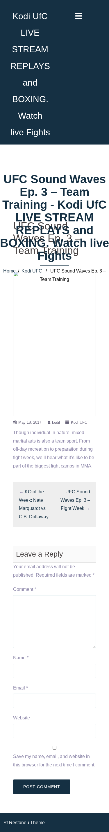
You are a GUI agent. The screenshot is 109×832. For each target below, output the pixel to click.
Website (21, 717)
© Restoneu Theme (24, 822)
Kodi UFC (32, 270)
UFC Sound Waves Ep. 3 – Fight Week (75, 500)
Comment (24, 589)
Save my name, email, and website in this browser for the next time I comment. (54, 760)
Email (20, 687)
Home (9, 270)
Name (20, 657)
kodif (56, 422)
